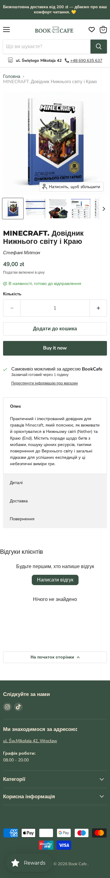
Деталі (16, 483)
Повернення (22, 519)
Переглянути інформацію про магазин (44, 383)
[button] (12, 208)
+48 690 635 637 (86, 60)
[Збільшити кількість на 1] (98, 308)
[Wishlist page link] (90, 29)
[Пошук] (98, 47)
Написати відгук (55, 580)
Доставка (19, 501)
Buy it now (55, 348)
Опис (15, 406)
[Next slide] (103, 208)
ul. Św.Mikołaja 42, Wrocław (30, 741)
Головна (11, 76)
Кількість (12, 294)
